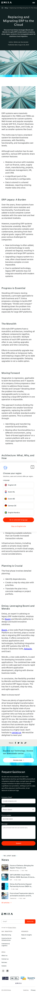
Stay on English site (18, 526)
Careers (4, 966)
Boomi (8, 619)
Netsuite (28, 649)
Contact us (5, 959)
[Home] (2, 7)
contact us (16, 732)
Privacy (33, 990)
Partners (4, 962)
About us (4, 955)
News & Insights (26, 935)
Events (23, 938)
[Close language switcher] (32, 467)
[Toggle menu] (33, 3)
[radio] (18, 485)
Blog (6, 8)
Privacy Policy (12, 927)
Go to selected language (18, 520)
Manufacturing (6, 935)
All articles (5, 902)
